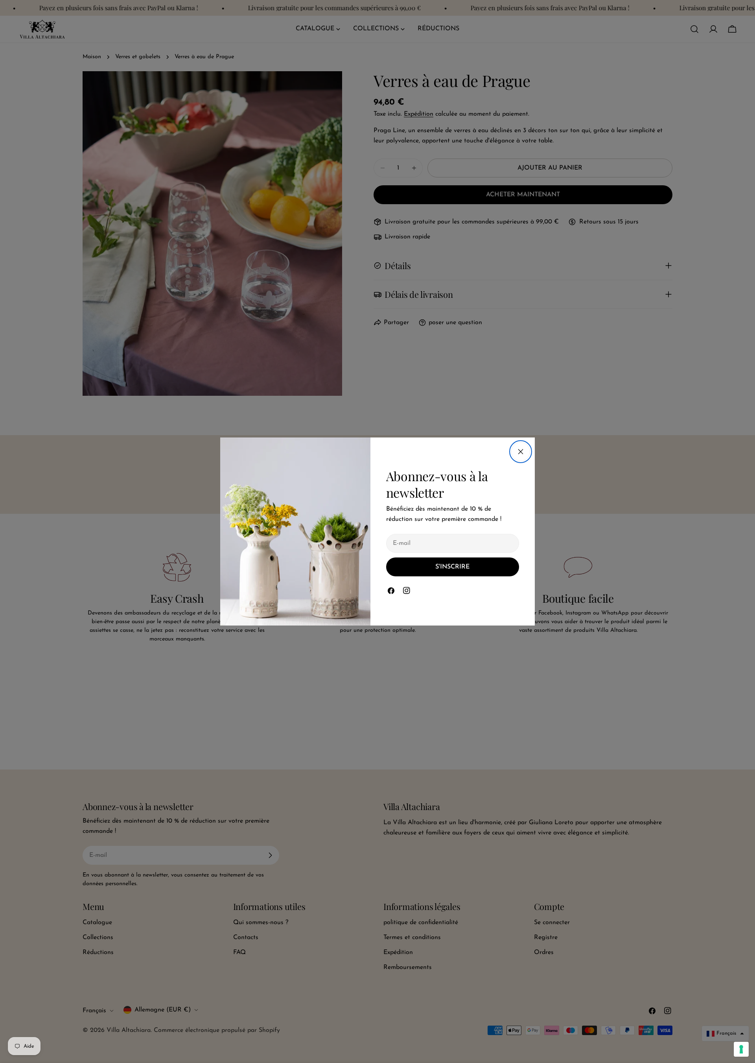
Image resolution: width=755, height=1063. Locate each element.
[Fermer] (520, 451)
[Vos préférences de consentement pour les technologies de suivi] (741, 1049)
